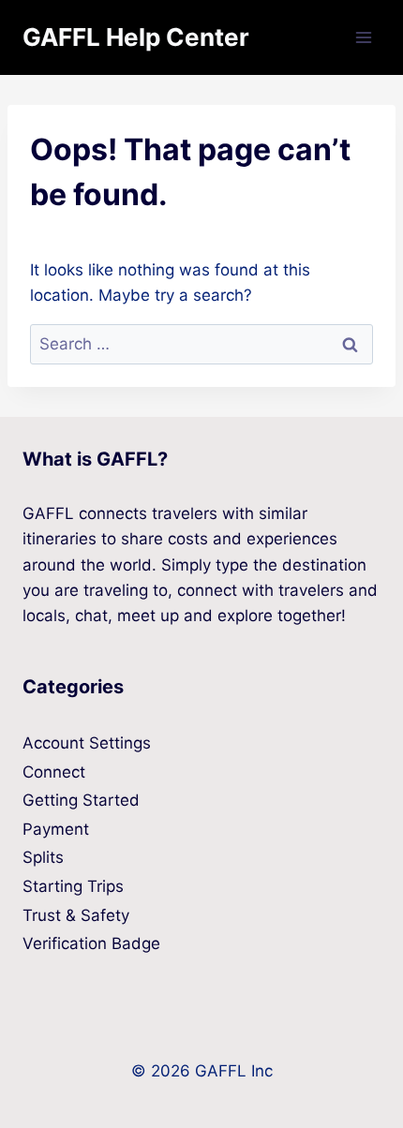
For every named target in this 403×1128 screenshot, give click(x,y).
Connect (53, 772)
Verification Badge (91, 943)
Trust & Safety (75, 915)
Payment (55, 829)
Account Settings (86, 743)
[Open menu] (363, 37)
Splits (43, 857)
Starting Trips (73, 886)
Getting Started (81, 800)
